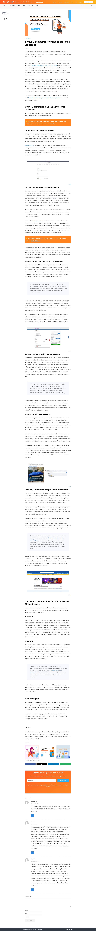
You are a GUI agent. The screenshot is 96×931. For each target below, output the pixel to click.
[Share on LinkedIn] (53, 764)
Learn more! (39, 2)
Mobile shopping (29, 145)
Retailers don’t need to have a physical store (44, 65)
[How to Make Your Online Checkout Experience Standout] (32, 752)
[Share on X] (42, 764)
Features (60, 2)
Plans (72, 2)
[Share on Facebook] (30, 764)
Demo (54, 2)
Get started (88, 2)
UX (4, 5)
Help (76, 2)
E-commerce (11, 5)
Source (70, 184)
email (54, 198)
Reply (32, 815)
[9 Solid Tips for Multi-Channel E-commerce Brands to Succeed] (63, 752)
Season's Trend (34, 801)
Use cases (66, 2)
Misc (37, 5)
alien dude (33, 821)
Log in (80, 2)
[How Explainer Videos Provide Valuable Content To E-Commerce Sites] (47, 752)
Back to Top (69, 929)
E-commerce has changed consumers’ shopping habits (44, 98)
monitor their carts (37, 221)
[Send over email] (65, 764)
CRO (19, 5)
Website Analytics (28, 5)
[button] (8, 13)
